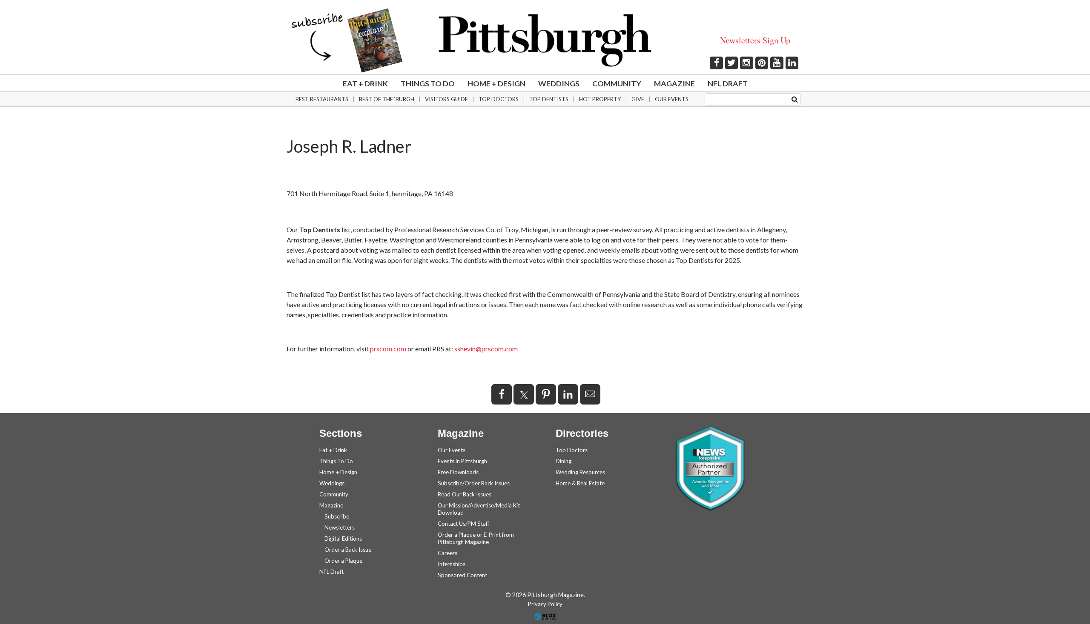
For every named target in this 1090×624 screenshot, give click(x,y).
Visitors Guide (446, 99)
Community (616, 83)
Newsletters (339, 527)
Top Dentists (548, 99)
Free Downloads (458, 472)
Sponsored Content (462, 575)
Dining (563, 461)
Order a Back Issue (347, 549)
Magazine (674, 83)
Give (637, 99)
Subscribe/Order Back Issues (474, 483)
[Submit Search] (795, 99)
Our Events (671, 99)
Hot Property (600, 99)
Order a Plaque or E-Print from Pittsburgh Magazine (476, 538)
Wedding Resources (580, 472)
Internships (451, 564)
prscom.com (388, 349)
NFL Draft (728, 83)
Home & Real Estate (580, 483)
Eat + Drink (365, 83)
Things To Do (428, 83)
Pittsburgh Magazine (545, 40)
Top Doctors (499, 99)
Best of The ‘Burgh (386, 99)
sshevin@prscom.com (486, 349)
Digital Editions (343, 538)
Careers (447, 553)
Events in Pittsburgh (462, 461)
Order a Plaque (343, 560)
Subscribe (336, 516)
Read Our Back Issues (464, 494)
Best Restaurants (321, 99)
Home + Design (496, 83)
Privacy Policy (545, 604)
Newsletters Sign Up (755, 40)
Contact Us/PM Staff (463, 523)
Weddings (558, 83)
